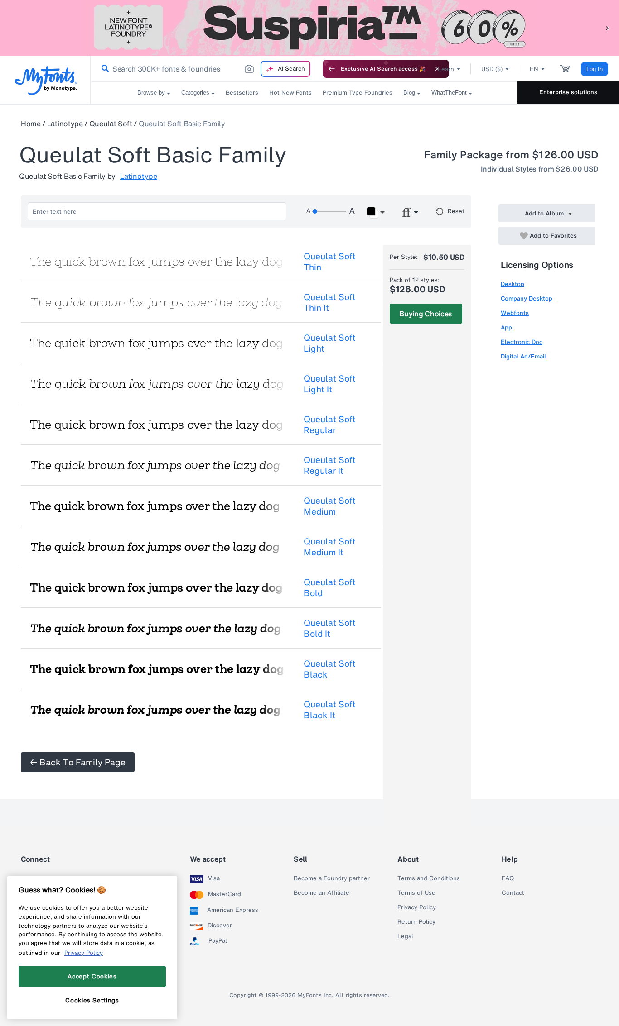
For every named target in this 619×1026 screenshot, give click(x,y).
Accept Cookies (92, 976)
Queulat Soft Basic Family (182, 123)
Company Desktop (526, 298)
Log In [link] (594, 69)
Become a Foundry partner (332, 878)
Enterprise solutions (568, 92)
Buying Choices (425, 313)
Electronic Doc (521, 342)
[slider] (329, 211)
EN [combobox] (534, 69)
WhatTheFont (449, 92)
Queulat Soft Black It (330, 709)
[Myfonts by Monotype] (45, 80)
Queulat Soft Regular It (330, 465)
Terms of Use (416, 893)
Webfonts (515, 313)
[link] (103, 69)
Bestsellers (242, 92)
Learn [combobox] (446, 69)
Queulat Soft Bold (330, 587)
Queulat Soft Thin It (330, 302)
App (506, 327)
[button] (607, 27)
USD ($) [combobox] (492, 69)
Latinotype (65, 123)
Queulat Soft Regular (330, 424)
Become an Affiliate (321, 893)
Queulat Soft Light (330, 343)
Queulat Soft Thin (330, 261)
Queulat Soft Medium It (330, 546)
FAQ (508, 878)
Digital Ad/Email (523, 356)
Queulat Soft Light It (330, 384)
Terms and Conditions (428, 878)
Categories (195, 92)
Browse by (151, 92)
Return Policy (416, 922)
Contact (513, 893)
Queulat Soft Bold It (330, 628)
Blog (409, 92)
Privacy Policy (416, 907)
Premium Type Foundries (357, 92)
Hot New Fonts (290, 92)
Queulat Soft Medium (330, 506)
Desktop (512, 284)
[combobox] (203, 68)
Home (31, 123)
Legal (405, 936)
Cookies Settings (92, 1000)
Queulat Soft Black (330, 669)
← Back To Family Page (78, 762)
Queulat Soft (110, 123)
